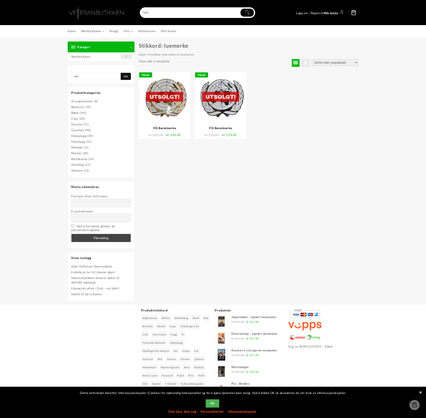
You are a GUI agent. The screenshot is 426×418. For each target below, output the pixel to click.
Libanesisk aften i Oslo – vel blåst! (95, 288)
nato (187, 367)
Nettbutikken (80, 56)
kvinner (185, 359)
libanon (199, 359)
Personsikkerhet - (214, 411)
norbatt (199, 367)
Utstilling (77, 164)
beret (196, 318)
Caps (74, 118)
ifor (176, 350)
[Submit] (247, 13)
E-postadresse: (82, 211)
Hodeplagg (78, 136)
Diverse (76, 124)
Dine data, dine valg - (183, 411)
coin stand (159, 334)
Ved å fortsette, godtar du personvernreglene (93, 228)
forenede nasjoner (154, 342)
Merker (76, 153)
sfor (145, 383)
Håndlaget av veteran (155, 350)
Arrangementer (82, 101)
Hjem (142, 54)
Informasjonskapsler (242, 411)
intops (186, 350)
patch (180, 375)
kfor (160, 359)
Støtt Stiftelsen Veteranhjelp (91, 266)
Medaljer (77, 147)
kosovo (171, 359)
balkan (166, 318)
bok (206, 318)
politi (201, 375)
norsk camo (149, 375)
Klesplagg (78, 141)
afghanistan (149, 318)
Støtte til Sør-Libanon (86, 294)
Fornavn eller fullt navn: (89, 196)
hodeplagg (176, 342)
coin (145, 334)
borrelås (147, 326)
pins (191, 375)
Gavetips (77, 130)
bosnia (161, 326)
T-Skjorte (170, 383)
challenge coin (189, 326)
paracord (167, 375)
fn (182, 334)
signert (156, 383)
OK (212, 403)
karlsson (147, 359)
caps (173, 326)
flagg (173, 334)
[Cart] (353, 12)
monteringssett (170, 367)
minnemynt (149, 367)
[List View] (306, 63)
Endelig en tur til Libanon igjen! (93, 272)
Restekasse (79, 159)
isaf (196, 350)
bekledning (181, 318)
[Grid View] (296, 63)
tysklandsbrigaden (192, 383)
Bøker (75, 113)
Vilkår (329, 346)
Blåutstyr (77, 107)
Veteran (77, 170)
